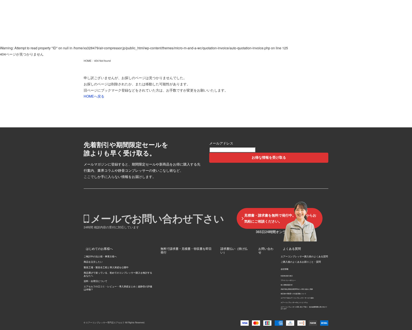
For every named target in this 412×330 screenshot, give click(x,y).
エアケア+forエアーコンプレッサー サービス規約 (297, 298)
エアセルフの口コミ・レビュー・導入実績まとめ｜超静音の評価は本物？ (118, 288)
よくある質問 (292, 248)
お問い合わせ (265, 250)
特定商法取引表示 (287, 276)
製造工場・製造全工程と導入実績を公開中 (106, 267)
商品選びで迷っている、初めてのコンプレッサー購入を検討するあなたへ (118, 274)
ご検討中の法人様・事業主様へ (100, 256)
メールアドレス (221, 143)
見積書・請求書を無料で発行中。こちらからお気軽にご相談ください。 (280, 218)
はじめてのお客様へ (99, 248)
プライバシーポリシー (288, 280)
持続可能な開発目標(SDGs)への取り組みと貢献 (297, 289)
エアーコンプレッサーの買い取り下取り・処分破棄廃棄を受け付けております (304, 308)
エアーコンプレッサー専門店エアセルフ (105, 322)
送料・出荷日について (95, 281)
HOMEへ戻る (94, 96)
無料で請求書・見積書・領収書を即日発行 (186, 250)
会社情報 (284, 269)
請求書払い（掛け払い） (233, 250)
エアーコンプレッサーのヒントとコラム (294, 302)
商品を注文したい (93, 261)
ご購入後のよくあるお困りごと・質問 (301, 261)
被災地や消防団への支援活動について (293, 293)
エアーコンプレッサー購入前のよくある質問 (304, 256)
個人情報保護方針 (287, 285)
